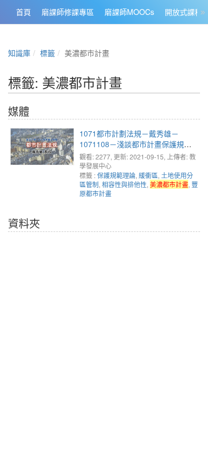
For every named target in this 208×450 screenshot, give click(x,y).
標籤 (47, 52)
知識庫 (19, 52)
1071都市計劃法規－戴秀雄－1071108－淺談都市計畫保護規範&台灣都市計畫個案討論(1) (137, 144)
